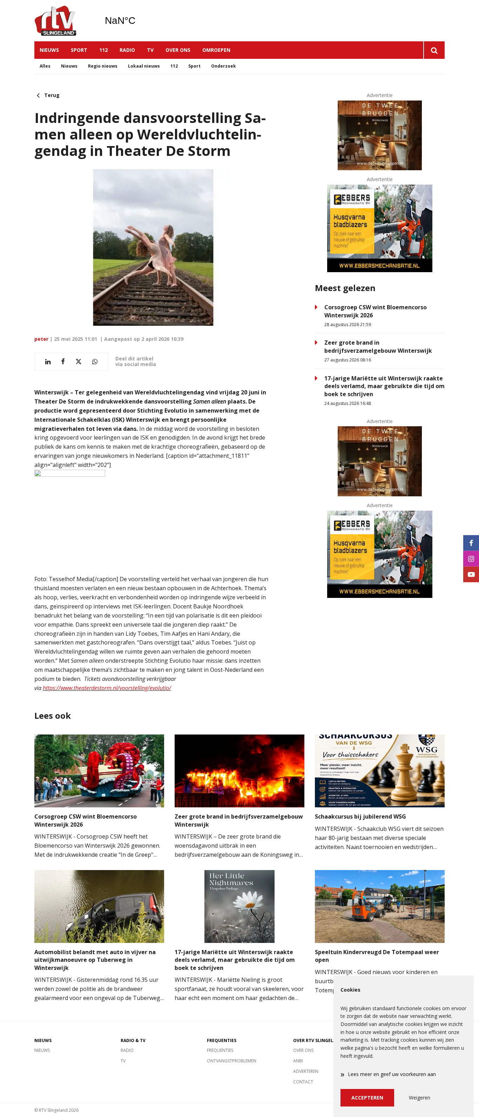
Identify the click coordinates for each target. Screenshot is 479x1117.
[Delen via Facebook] (63, 361)
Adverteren (305, 1071)
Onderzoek (223, 66)
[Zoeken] (434, 50)
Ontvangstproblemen (231, 1061)
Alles (45, 66)
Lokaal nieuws (144, 66)
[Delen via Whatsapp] (95, 361)
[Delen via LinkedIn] (48, 361)
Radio (127, 50)
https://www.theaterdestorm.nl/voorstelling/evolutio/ (107, 688)
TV (150, 50)
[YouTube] (471, 574)
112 (103, 50)
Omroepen (216, 50)
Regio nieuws (102, 66)
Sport (79, 50)
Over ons (178, 50)
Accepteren (367, 1097)
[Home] (64, 20)
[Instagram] (471, 558)
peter (41, 339)
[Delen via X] (78, 361)
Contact (303, 1082)
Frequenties (220, 1050)
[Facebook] (471, 543)
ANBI (298, 1061)
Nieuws (49, 50)
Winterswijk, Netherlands (138, 21)
